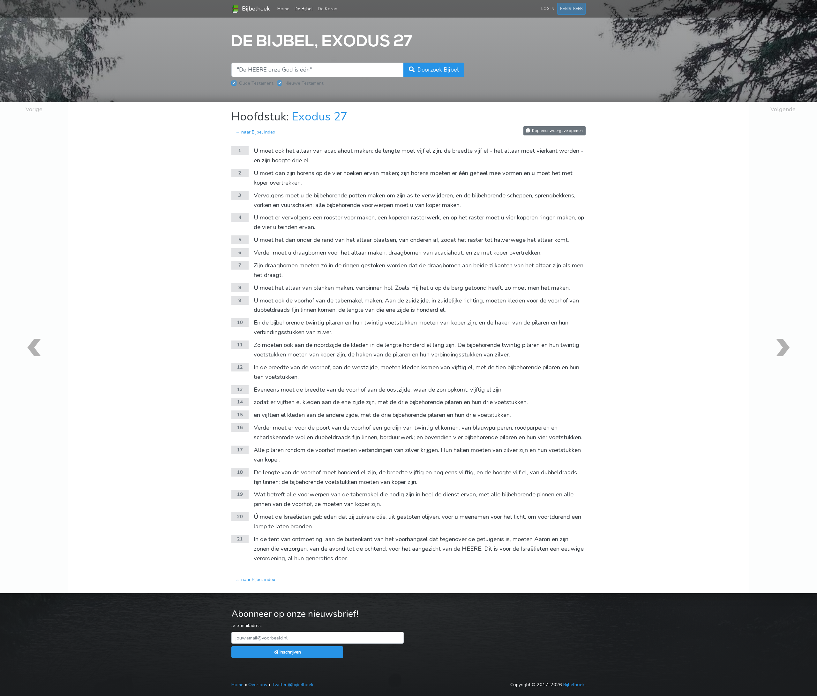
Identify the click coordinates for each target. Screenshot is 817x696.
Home (284, 8)
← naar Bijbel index (255, 132)
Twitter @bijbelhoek (292, 684)
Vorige (34, 109)
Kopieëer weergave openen (557, 130)
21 (240, 539)
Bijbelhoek (255, 8)
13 (240, 389)
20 (240, 516)
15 (240, 414)
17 (240, 450)
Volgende (783, 109)
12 (240, 367)
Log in (547, 8)
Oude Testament (256, 83)
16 (240, 427)
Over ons (257, 684)
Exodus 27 (320, 117)
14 (240, 402)
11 (240, 344)
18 (240, 472)
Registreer (571, 8)
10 (240, 322)
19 (240, 494)
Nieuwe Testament (304, 83)
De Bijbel (304, 8)
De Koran (327, 8)
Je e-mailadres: (246, 625)
